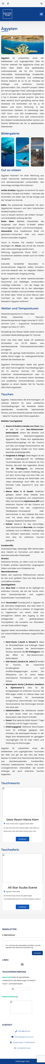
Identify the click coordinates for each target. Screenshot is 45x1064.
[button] (41, 3)
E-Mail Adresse (9, 935)
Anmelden (37, 953)
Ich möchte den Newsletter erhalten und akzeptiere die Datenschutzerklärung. (23, 946)
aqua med (6, 977)
